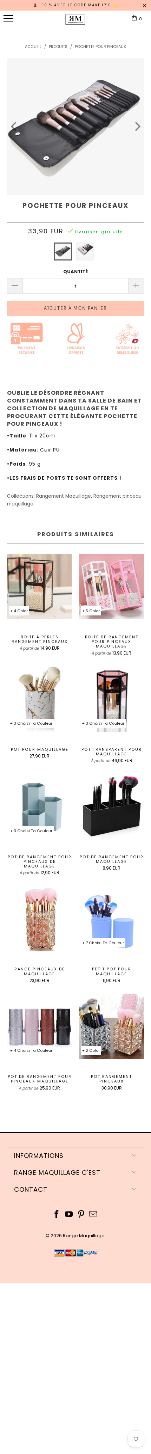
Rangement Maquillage (63, 496)
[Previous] (14, 126)
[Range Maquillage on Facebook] (57, 1214)
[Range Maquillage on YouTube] (69, 1214)
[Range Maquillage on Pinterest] (81, 1214)
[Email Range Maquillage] (93, 1214)
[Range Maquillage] (75, 22)
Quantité (75, 271)
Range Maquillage (84, 1235)
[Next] (136, 126)
